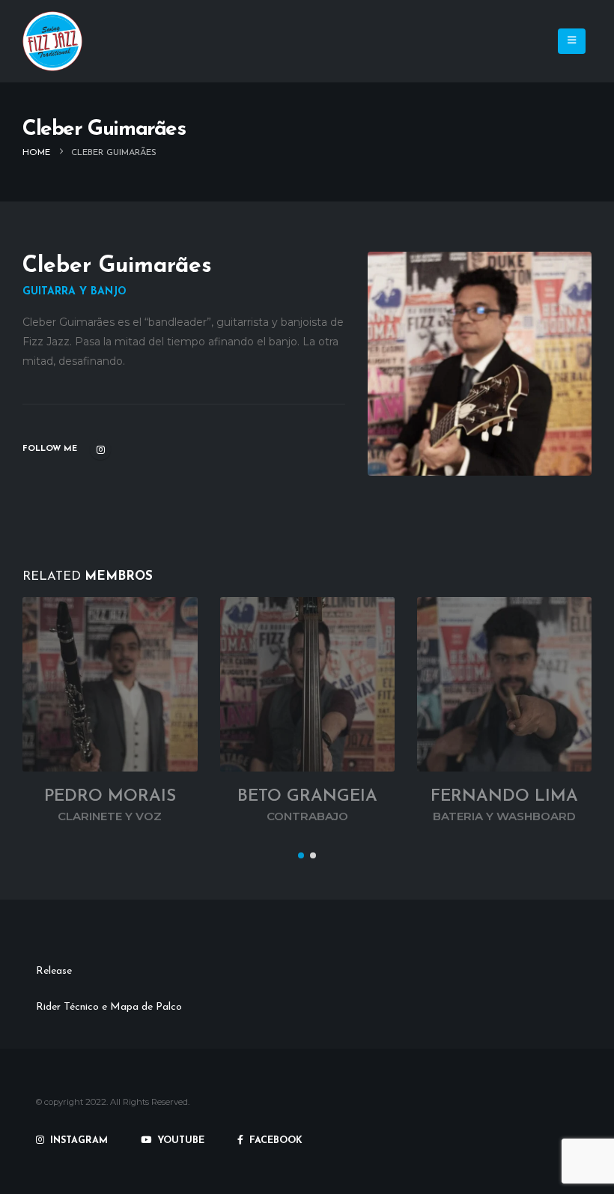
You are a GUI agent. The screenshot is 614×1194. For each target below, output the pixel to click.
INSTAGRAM (77, 1140)
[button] (301, 855)
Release (54, 971)
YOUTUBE (179, 1140)
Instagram (100, 449)
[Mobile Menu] (572, 41)
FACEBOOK (274, 1140)
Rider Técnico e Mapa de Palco (109, 1007)
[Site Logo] (52, 41)
